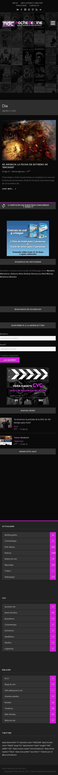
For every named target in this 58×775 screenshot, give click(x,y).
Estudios (8, 642)
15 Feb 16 (23, 444)
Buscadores (9, 619)
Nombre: (4, 334)
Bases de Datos (11, 612)
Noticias (8, 553)
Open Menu (53, 23)
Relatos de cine (11, 559)
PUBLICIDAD (21, 5)
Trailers (8, 571)
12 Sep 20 (23, 429)
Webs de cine (10, 720)
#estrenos (4, 277)
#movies (13, 277)
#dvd (44, 273)
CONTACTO (34, 5)
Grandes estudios (12, 696)
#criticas (27, 273)
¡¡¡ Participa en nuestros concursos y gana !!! (28, 206)
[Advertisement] (29, 64)
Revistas (8, 702)
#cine (21, 273)
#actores (14, 273)
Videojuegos (10, 577)
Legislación (9, 648)
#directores (5, 273)
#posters (51, 270)
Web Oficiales (10, 714)
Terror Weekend (21, 437)
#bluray (49, 273)
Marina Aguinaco (18, 171)
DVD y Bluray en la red (13, 690)
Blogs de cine (10, 684)
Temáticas (18, 441)
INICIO (15, 3)
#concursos (36, 273)
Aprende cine (10, 607)
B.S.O (16, 426)
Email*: (3, 344)
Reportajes (9, 565)
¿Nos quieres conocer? (32, 3)
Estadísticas (9, 636)
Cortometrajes (10, 541)
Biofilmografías (11, 535)
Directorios (9, 630)
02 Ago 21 (6, 171)
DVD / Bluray (10, 547)
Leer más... (8, 189)
